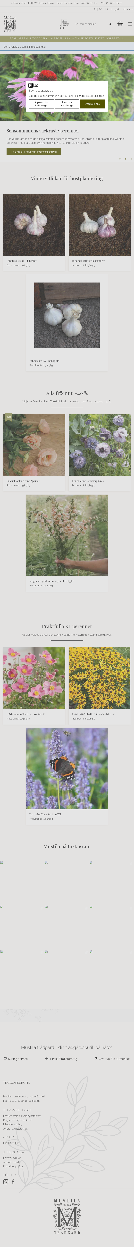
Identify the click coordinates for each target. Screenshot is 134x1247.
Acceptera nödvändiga (67, 104)
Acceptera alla (92, 104)
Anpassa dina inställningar (41, 104)
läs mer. (99, 95)
